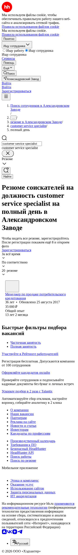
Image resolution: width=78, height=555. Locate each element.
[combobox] (22, 143)
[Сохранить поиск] (6, 170)
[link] (9, 73)
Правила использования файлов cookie (30, 34)
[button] (6, 83)
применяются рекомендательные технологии (38, 505)
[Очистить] (8, 153)
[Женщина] (12, 286)
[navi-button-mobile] (6, 96)
